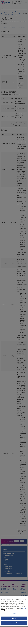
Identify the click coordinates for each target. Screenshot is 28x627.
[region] (14, 611)
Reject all (14, 618)
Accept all (14, 623)
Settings (14, 613)
